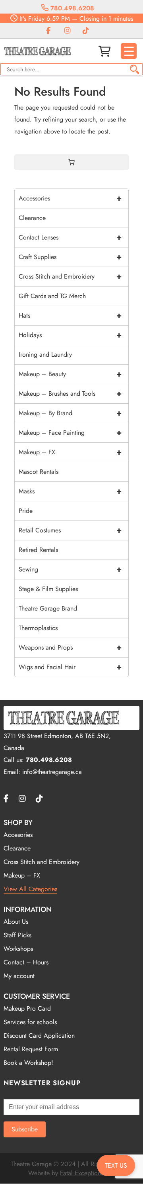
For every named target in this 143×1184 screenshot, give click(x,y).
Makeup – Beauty (70, 374)
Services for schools (30, 1022)
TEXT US (116, 1165)
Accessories (70, 198)
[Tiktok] (86, 30)
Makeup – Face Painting (70, 432)
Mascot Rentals (38, 471)
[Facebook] (48, 30)
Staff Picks (17, 935)
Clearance (32, 217)
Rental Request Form (31, 1049)
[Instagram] (67, 30)
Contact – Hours (26, 962)
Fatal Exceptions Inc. (87, 1173)
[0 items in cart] (71, 162)
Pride (26, 510)
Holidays (70, 335)
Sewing (70, 569)
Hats (70, 315)
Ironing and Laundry (45, 354)
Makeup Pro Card (27, 1008)
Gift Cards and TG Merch (52, 295)
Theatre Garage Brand (48, 608)
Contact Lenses (70, 237)
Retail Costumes (70, 530)
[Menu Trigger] (129, 51)
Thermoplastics (38, 627)
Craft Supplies (70, 257)
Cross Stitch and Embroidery (70, 276)
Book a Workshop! (28, 1062)
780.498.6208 (71, 8)
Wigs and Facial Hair (70, 667)
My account (19, 975)
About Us (16, 921)
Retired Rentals (38, 549)
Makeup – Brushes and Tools (70, 393)
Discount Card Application (39, 1035)
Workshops (18, 948)
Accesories (18, 834)
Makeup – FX (70, 452)
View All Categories (30, 888)
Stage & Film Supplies (48, 588)
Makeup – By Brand (70, 413)
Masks (70, 491)
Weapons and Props (70, 647)
